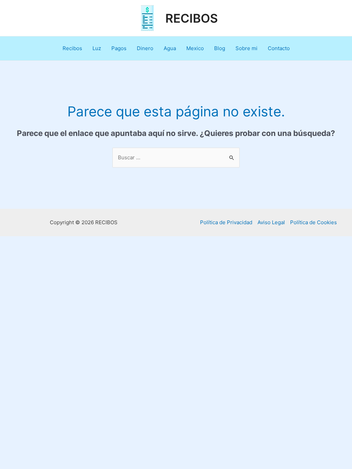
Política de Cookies (313, 222)
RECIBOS (191, 18)
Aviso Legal (271, 222)
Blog (219, 48)
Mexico (195, 48)
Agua (170, 48)
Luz (96, 48)
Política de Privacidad (226, 222)
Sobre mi (246, 48)
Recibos (72, 48)
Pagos (118, 48)
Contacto (279, 48)
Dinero (145, 48)
